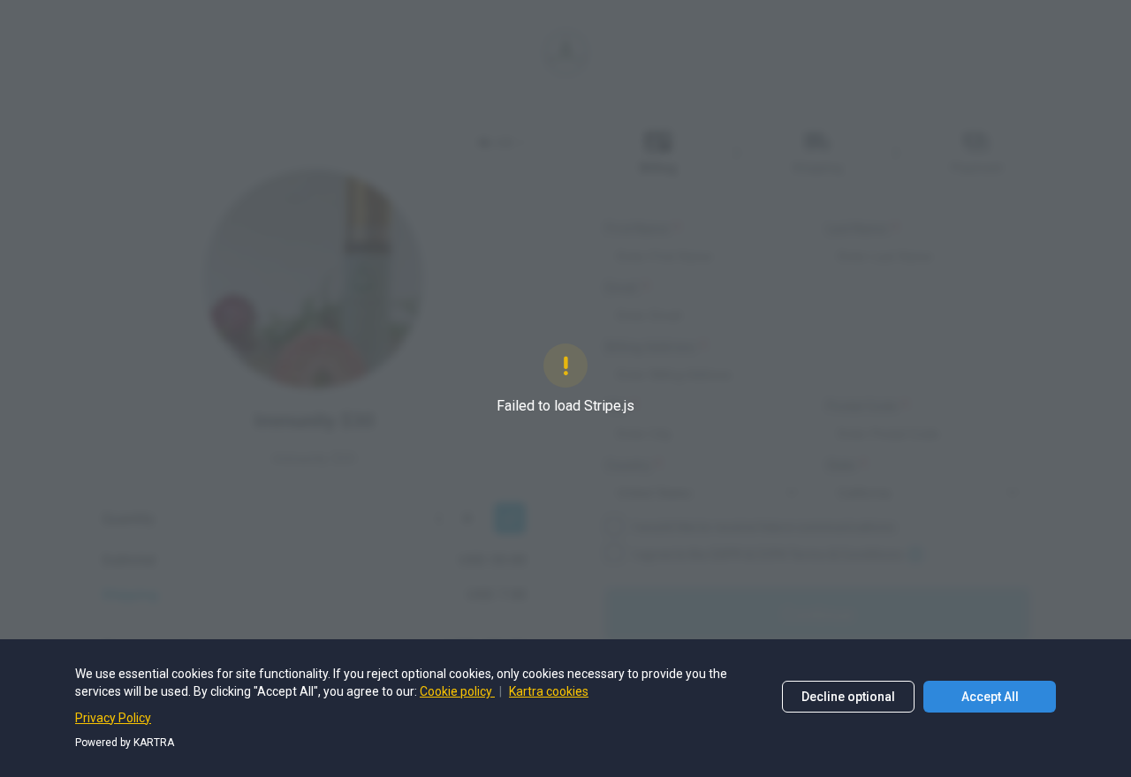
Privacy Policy (113, 718)
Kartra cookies (548, 691)
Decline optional (848, 697)
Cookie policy (457, 691)
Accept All (990, 697)
